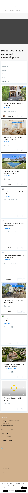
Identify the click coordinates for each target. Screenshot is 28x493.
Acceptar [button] (24, 488)
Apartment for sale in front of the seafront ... (13, 193)
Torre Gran (7, 100)
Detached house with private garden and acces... (14, 365)
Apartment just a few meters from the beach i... (14, 225)
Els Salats (7, 134)
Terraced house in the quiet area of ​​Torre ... (13, 301)
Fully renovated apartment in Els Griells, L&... (14, 256)
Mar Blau (3, 473)
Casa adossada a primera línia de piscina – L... (14, 104)
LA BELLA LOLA (5, 469)
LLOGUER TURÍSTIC (7, 440)
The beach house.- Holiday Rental (13, 399)
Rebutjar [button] (5, 491)
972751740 (6, 423)
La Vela (3, 477)
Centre (6, 394)
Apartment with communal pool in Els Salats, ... (13, 138)
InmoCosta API (9, 116)
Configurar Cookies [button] (20, 491)
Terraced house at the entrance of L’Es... (11, 172)
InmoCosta (8, 184)
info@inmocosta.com (8, 425)
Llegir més (11, 490)
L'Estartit (12, 100)
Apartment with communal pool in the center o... (13, 320)
